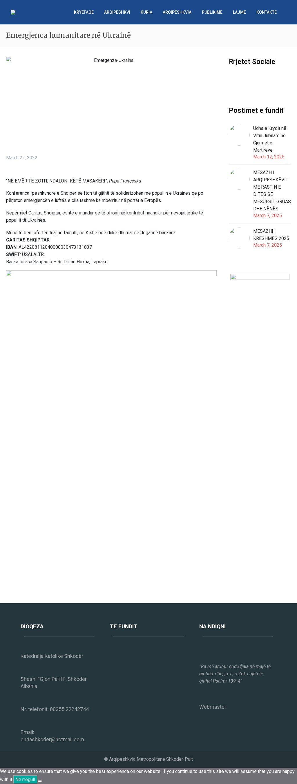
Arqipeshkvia (177, 12)
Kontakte (266, 12)
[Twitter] (18, 588)
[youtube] (253, 80)
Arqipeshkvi (117, 12)
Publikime (212, 12)
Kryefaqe (84, 12)
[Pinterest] (27, 588)
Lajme (239, 12)
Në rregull (25, 779)
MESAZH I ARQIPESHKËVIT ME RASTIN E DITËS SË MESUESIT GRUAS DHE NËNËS (272, 191)
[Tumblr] (36, 588)
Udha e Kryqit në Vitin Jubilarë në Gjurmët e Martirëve (269, 139)
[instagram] (243, 80)
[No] (39, 781)
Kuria (146, 12)
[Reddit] (53, 588)
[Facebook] (10, 588)
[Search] (288, 12)
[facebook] (232, 80)
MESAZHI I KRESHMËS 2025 (271, 234)
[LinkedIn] (44, 588)
